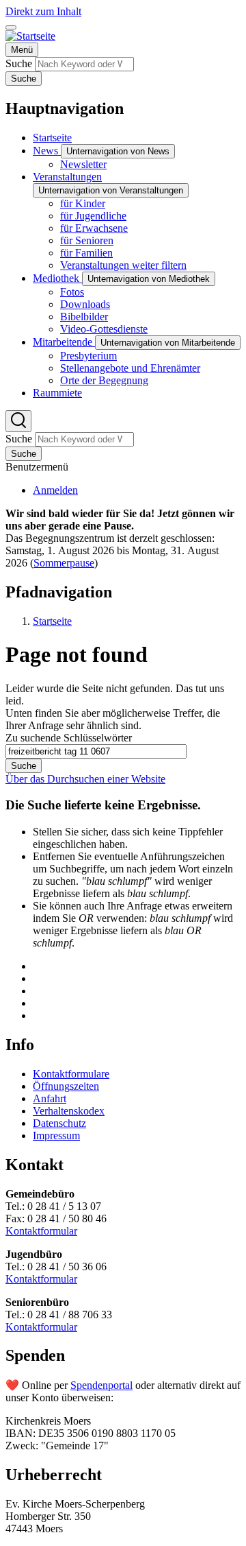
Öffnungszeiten (66, 1086)
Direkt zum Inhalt (43, 11)
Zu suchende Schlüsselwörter (68, 738)
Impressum (56, 1135)
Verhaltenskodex (69, 1111)
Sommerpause (63, 563)
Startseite (52, 621)
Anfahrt (49, 1098)
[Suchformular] (18, 421)
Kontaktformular (41, 1231)
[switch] (10, 27)
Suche (18, 63)
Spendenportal (101, 1385)
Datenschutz (59, 1123)
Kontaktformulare (71, 1074)
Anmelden (55, 490)
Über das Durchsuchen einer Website (85, 779)
